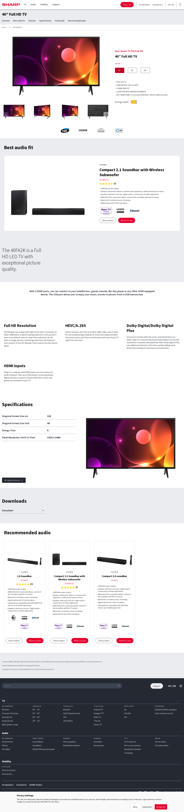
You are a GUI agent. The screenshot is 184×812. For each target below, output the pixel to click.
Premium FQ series (10, 713)
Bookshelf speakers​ (132, 749)
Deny (135, 807)
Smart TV (98, 724)
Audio (33, 4)
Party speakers (69, 741)
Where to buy (127, 220)
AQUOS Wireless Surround (43, 749)
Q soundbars (38, 741)
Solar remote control (164, 713)
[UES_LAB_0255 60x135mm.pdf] (133, 102)
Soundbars (37, 745)
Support (56, 4)
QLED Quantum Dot (71, 713)
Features (32, 20)
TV (25, 4)
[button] (107, 115)
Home (4, 27)
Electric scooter (9, 770)
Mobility (44, 4)
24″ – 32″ (36, 721)
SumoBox (6, 749)
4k (125, 709)
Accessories (99, 745)
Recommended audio (77, 20)
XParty (5, 745)
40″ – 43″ (36, 717)
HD (125, 717)
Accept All (161, 807)
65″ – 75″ (36, 709)
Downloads (59, 20)
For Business (144, 4)
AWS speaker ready (10, 724)
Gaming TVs (7, 717)
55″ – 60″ (36, 713)
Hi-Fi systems (130, 741)
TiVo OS (97, 721)
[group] (56, 66)
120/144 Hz (68, 721)
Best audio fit (19, 20)
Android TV (98, 709)
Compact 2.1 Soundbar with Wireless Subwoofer (69, 578)
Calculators (157, 4)
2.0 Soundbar (24, 576)
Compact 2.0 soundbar (114, 576)
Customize (147, 807)
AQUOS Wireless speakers (166, 709)
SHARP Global (35, 785)
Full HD (127, 713)
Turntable (128, 753)
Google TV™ (99, 713)
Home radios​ (160, 741)
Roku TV (97, 717)
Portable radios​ (161, 745)
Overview (6, 20)
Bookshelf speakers (71, 745)
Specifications (45, 20)
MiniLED (5, 709)
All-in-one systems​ (132, 745)
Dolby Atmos (7, 721)
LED (65, 717)
